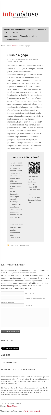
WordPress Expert (31, 411)
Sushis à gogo (17, 55)
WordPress (12, 406)
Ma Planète (17, 33)
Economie (42, 30)
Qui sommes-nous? (10, 39)
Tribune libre (25, 36)
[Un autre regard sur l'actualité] (20, 14)
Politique (30, 30)
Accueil (14, 46)
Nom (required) (30, 293)
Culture (5, 33)
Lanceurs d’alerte (10, 36)
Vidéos (34, 36)
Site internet (28, 305)
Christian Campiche (14, 61)
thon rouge (24, 245)
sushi (17, 245)
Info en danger (30, 33)
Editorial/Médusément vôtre (14, 30)
